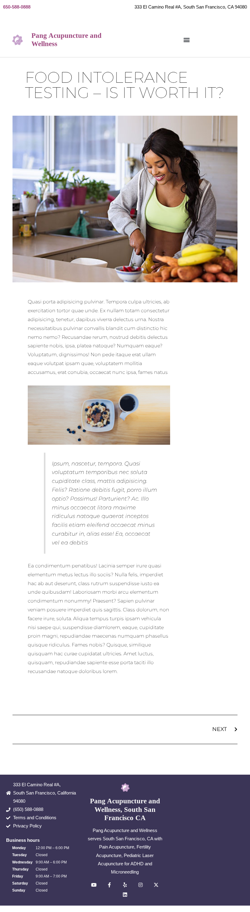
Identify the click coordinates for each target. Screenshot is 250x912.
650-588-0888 (16, 7)
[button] (186, 39)
